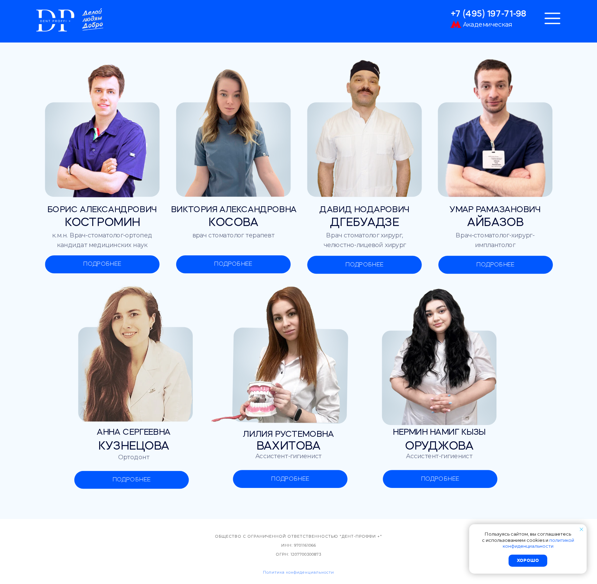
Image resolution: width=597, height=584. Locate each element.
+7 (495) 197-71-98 (488, 14)
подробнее (102, 264)
